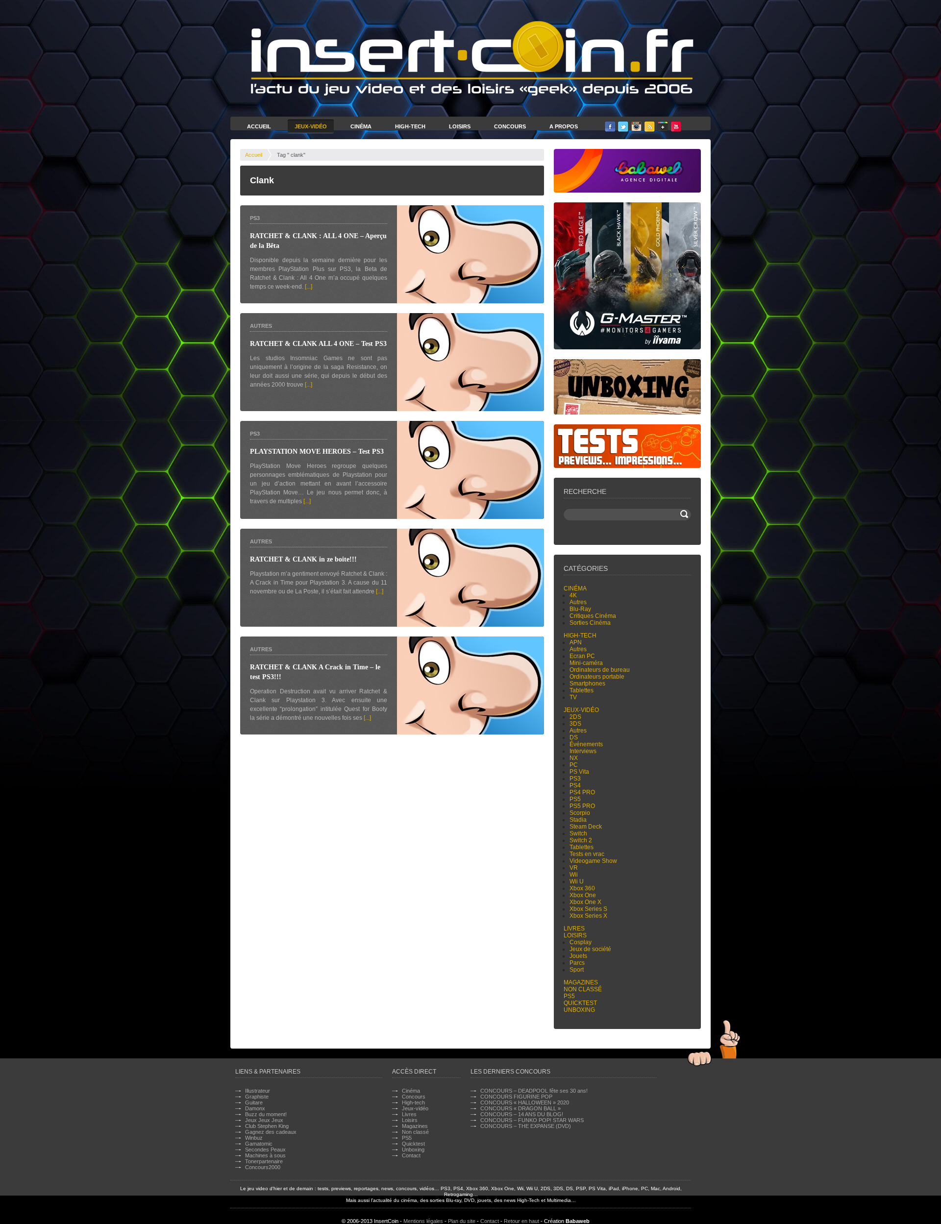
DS (574, 737)
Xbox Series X (588, 915)
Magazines (581, 982)
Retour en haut (521, 1221)
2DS (575, 716)
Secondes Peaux (265, 1149)
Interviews (583, 751)
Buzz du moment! (266, 1114)
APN (576, 642)
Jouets (578, 956)
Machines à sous (265, 1155)
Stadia (578, 819)
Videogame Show (593, 860)
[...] (308, 286)
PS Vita (579, 771)
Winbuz (254, 1138)
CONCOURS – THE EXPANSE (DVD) (525, 1126)
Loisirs (459, 126)
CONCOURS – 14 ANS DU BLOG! (521, 1114)
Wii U (577, 881)
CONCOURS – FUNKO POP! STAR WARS (532, 1120)
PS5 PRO (582, 806)
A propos (563, 126)
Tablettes (582, 690)
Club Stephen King (267, 1126)
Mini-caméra (586, 663)
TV (573, 697)
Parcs (577, 962)
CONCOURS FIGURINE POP (516, 1097)
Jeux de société (590, 949)
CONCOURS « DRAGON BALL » (520, 1108)
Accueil (259, 126)
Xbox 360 (582, 888)
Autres (261, 326)
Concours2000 (262, 1167)
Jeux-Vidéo (311, 126)
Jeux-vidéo (581, 710)
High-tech (580, 635)
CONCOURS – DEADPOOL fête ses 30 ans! (534, 1091)
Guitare (254, 1102)
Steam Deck (586, 826)
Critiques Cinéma (593, 615)
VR (574, 867)
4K (573, 595)
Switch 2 (581, 840)
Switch (578, 833)
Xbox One (583, 895)
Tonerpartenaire (264, 1161)
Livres (574, 928)
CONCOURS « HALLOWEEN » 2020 (524, 1102)
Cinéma (360, 126)
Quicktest (580, 1003)
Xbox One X (585, 902)
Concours (510, 126)
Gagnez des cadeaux (271, 1132)
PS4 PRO (582, 792)
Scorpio (580, 812)
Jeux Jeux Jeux (264, 1120)
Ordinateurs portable (597, 676)
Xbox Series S (588, 909)
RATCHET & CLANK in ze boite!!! (303, 559)
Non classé (583, 989)
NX (574, 758)
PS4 (575, 785)
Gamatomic (258, 1144)
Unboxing (579, 1009)
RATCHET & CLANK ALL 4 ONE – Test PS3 (318, 343)
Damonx (255, 1108)
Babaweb (578, 1221)
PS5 (575, 799)
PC (574, 764)
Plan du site (461, 1221)
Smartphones (587, 683)
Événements (586, 744)
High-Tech (410, 126)
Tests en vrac (587, 854)
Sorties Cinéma (590, 622)
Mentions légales (423, 1221)
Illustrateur (257, 1091)
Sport (577, 969)
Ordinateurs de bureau (600, 669)
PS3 (255, 218)
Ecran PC (582, 656)
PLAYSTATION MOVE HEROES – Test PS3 (317, 451)
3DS (575, 723)
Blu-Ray (580, 609)
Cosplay (581, 942)
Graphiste (257, 1097)
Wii (574, 874)
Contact (411, 1155)
